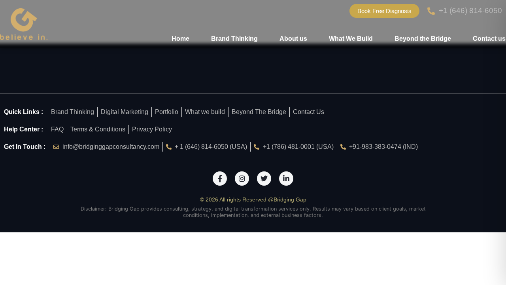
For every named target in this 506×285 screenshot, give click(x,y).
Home (180, 38)
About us (293, 38)
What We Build (351, 38)
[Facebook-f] (220, 178)
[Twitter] (264, 178)
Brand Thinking (234, 38)
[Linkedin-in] (286, 178)
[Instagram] (242, 178)
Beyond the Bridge (423, 38)
